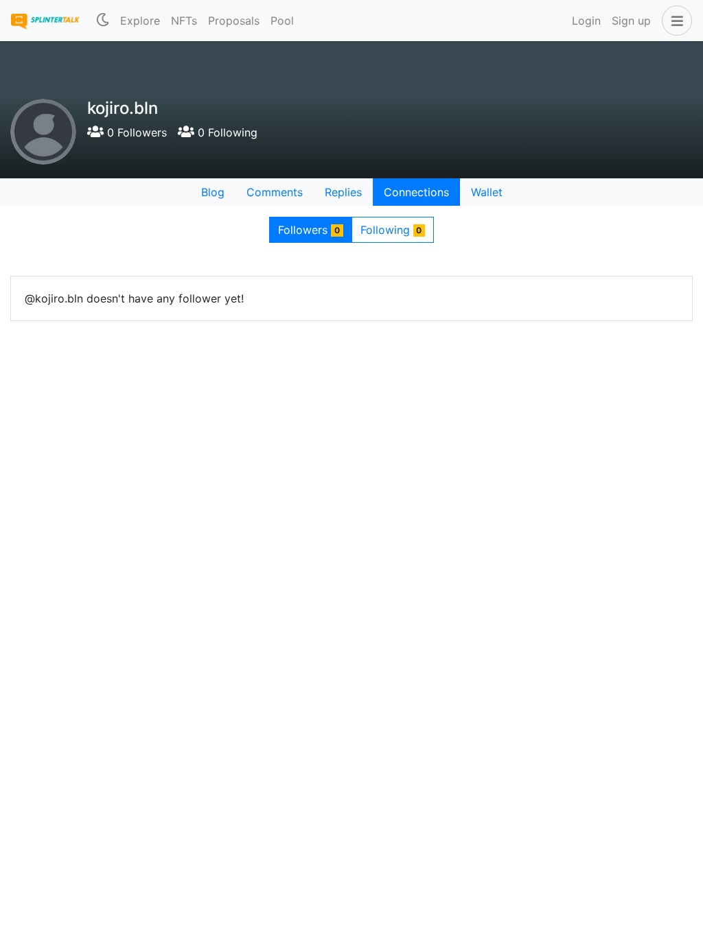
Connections (416, 192)
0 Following (225, 132)
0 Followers (135, 132)
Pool (282, 20)
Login (586, 20)
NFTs (184, 20)
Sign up (631, 20)
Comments (274, 192)
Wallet (487, 192)
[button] (674, 20)
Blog (212, 192)
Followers (309, 230)
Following (391, 230)
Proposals (234, 20)
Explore (140, 20)
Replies (343, 192)
